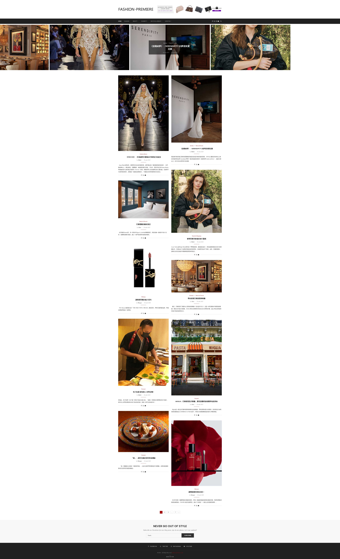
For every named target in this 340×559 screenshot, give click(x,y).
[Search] (221, 21)
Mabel (139, 160)
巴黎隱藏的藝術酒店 (250, 52)
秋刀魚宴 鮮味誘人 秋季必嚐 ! (143, 392)
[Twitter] (214, 21)
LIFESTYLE (167, 21)
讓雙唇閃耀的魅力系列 (143, 300)
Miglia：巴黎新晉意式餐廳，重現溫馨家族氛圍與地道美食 (196, 401)
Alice (139, 227)
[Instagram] (216, 21)
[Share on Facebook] (141, 175)
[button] (3, 47)
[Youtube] (218, 21)
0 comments (13, 52)
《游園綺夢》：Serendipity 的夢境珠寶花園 (89, 47)
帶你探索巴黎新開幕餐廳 (196, 298)
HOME (119, 21)
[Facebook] (212, 21)
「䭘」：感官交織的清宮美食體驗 (143, 458)
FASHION (126, 21)
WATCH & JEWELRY (156, 21)
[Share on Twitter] (143, 175)
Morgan (140, 303)
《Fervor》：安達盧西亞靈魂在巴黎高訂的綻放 (143, 157)
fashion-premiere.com (177, 552)
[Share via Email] (145, 175)
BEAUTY (135, 21)
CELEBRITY (144, 21)
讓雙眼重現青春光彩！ (197, 492)
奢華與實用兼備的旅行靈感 (170, 47)
